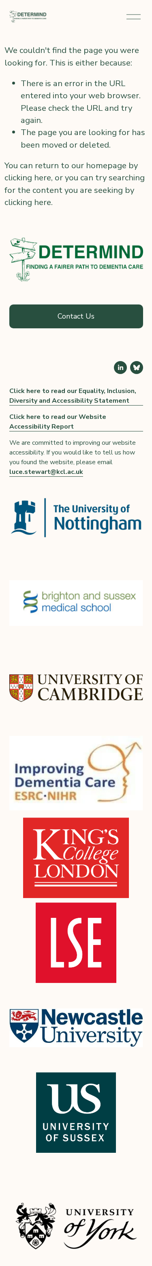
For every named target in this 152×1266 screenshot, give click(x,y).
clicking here (27, 177)
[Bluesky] (136, 367)
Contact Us (76, 316)
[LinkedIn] (120, 367)
